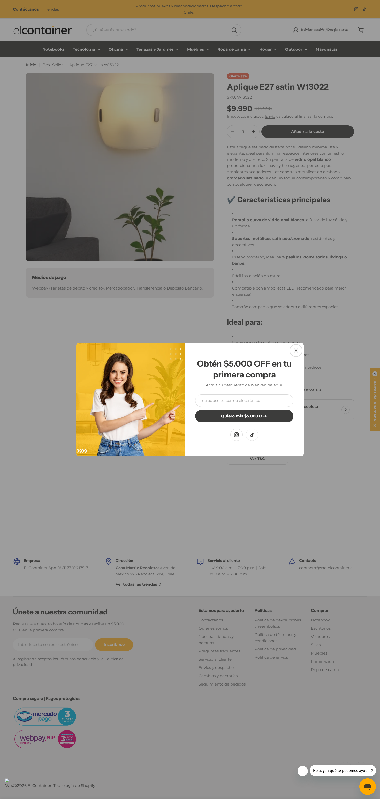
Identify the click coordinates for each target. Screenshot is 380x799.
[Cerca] (296, 350)
